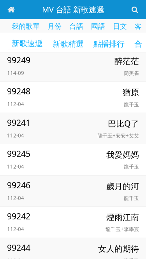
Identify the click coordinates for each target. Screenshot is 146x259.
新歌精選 (68, 44)
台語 (76, 26)
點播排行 (109, 44)
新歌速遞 (27, 43)
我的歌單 (26, 26)
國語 (98, 26)
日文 (120, 26)
